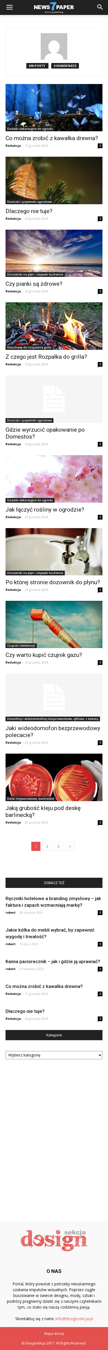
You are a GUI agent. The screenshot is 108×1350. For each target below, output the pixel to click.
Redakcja (13, 145)
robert (11, 912)
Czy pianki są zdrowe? (34, 284)
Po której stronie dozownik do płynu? (53, 582)
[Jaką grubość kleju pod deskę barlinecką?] (54, 777)
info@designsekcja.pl (74, 1318)
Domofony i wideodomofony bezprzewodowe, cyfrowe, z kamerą (52, 719)
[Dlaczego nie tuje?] (54, 180)
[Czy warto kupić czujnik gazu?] (54, 624)
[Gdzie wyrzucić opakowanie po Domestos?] (54, 399)
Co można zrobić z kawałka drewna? (52, 138)
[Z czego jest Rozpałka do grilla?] (54, 326)
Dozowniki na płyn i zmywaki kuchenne (35, 274)
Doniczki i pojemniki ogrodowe (29, 202)
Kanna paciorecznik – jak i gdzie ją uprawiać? (53, 961)
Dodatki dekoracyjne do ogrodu (30, 129)
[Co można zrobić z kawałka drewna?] (54, 107)
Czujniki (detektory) (21, 646)
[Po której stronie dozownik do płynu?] (54, 551)
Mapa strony (54, 1333)
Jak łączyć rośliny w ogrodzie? (45, 509)
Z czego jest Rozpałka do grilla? (46, 356)
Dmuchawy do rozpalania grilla (29, 347)
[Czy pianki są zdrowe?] (54, 253)
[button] (100, 7)
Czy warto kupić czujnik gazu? (44, 655)
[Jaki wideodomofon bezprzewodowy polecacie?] (54, 697)
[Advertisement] (54, 1138)
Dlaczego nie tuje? (29, 211)
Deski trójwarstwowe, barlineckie (30, 799)
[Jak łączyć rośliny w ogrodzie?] (54, 478)
